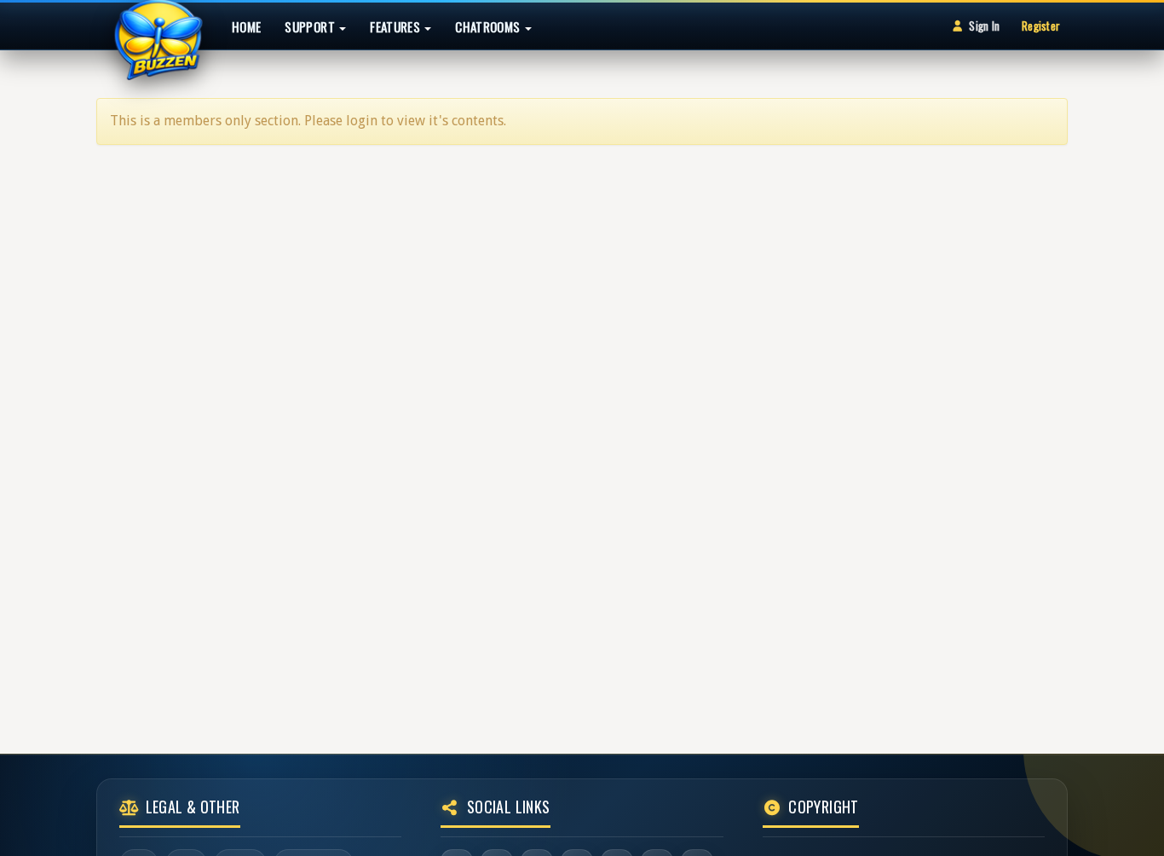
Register (1041, 25)
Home (246, 26)
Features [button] (396, 26)
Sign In (984, 25)
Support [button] (311, 26)
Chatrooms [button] (489, 26)
